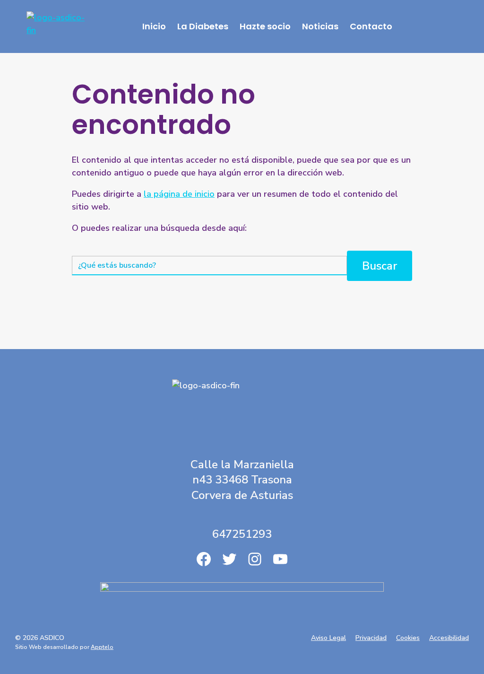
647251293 (242, 534)
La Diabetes (202, 26)
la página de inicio (179, 194)
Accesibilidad (449, 637)
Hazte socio (265, 26)
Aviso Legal (328, 637)
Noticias (320, 26)
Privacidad (371, 637)
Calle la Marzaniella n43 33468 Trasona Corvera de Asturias (242, 480)
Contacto (371, 26)
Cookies (408, 637)
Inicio (154, 26)
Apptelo (102, 647)
